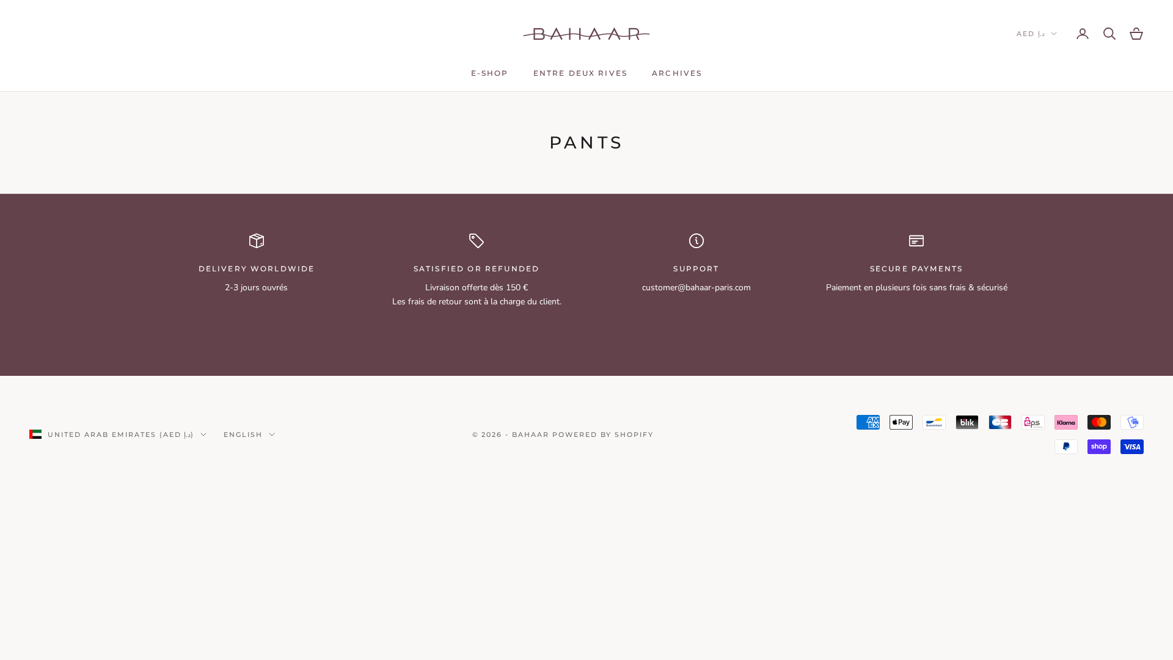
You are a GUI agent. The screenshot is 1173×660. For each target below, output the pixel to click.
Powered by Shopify (603, 434)
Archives (677, 73)
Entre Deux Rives (580, 73)
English (243, 434)
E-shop (490, 73)
